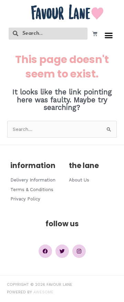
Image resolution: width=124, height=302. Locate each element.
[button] (108, 35)
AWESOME (43, 292)
